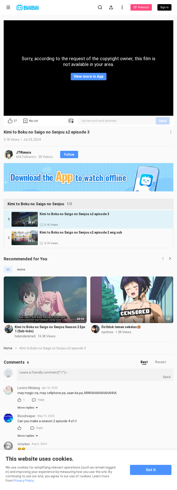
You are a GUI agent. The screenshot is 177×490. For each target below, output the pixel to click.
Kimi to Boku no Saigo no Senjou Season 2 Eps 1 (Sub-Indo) (50, 329)
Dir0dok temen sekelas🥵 (121, 327)
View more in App (88, 76)
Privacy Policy (24, 480)
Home (8, 348)
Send (163, 121)
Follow (69, 154)
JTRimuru (23, 152)
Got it (151, 470)
